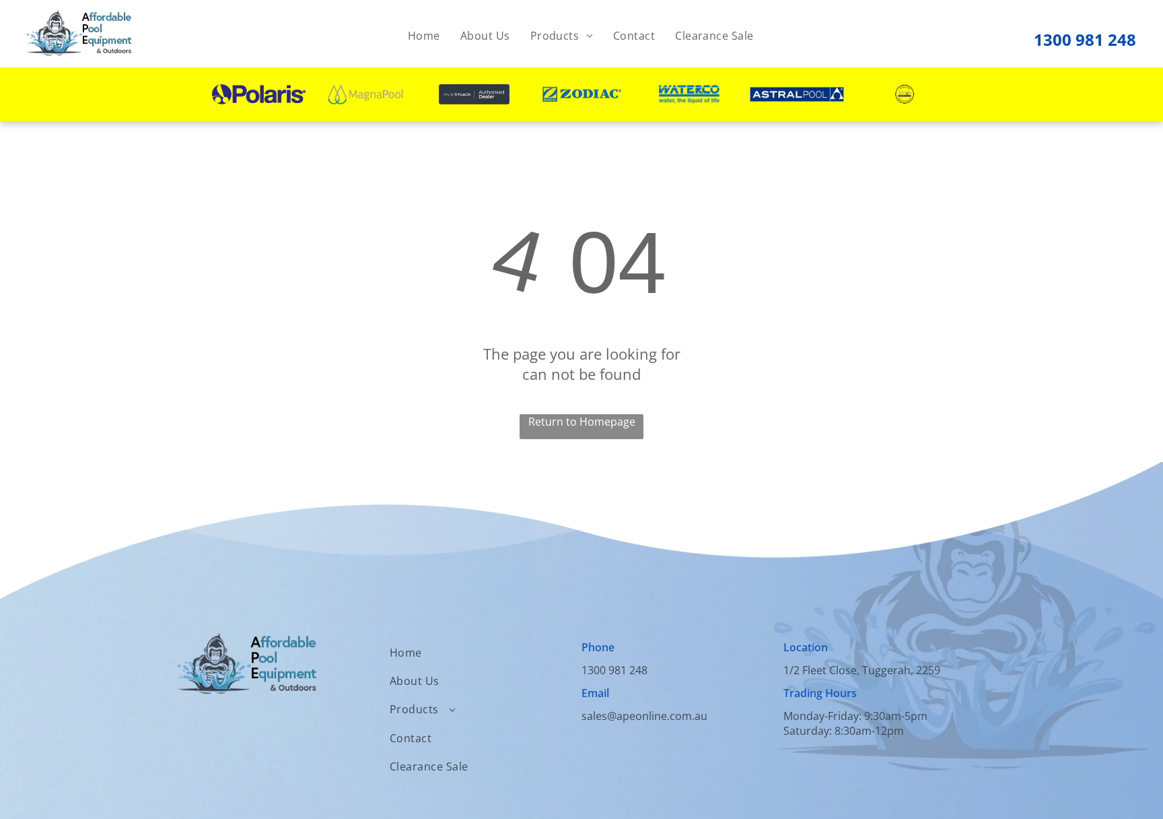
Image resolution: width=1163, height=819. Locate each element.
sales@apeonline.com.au (644, 716)
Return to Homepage (581, 421)
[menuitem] (424, 35)
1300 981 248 (1085, 39)
